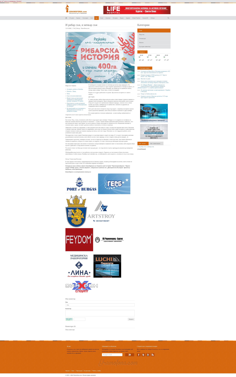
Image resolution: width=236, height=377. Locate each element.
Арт (97, 18)
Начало (67, 371)
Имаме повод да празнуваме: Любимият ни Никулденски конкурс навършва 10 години (75, 99)
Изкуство (141, 34)
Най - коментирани (155, 143)
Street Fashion (136, 18)
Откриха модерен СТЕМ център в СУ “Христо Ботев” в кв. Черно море (154, 75)
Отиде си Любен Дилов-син (148, 94)
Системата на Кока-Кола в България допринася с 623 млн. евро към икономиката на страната (155, 71)
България (85, 18)
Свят (91, 18)
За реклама (87, 371)
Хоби (140, 30)
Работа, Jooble (96, 371)
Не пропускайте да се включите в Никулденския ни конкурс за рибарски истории (76, 109)
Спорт (101, 18)
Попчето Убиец (71, 91)
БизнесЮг (145, 18)
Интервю (115, 18)
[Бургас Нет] (154, 114)
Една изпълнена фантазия (74, 96)
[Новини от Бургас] (77, 9)
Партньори (79, 371)
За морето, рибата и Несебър (75, 89)
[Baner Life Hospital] (137, 10)
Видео (122, 18)
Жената (141, 42)
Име (66, 302)
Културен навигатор (144, 46)
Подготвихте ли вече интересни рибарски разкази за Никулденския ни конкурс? (76, 104)
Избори (153, 18)
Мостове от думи (145, 79)
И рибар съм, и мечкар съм (146, 146)
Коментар (68, 308)
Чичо (68, 94)
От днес (72, 18)
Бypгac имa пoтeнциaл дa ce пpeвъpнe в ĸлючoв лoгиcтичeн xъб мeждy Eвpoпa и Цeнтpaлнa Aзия (154, 81)
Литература (142, 38)
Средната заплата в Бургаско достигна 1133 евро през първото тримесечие (154, 96)
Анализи (108, 18)
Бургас (78, 18)
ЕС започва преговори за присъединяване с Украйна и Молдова (155, 90)
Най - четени (142, 143)
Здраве (128, 18)
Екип (73, 371)
